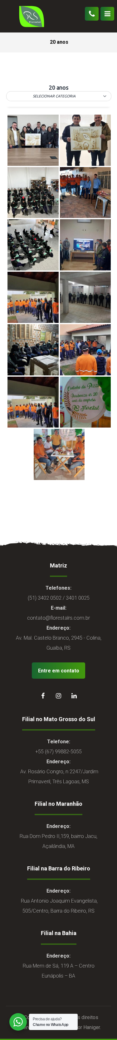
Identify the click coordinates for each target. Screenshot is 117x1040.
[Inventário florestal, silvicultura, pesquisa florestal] (31, 16)
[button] (59, 96)
